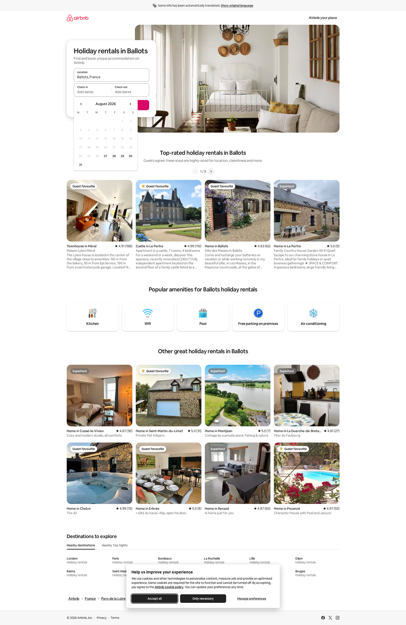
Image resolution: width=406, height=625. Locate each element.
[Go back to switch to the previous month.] (81, 104)
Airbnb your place (323, 18)
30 (130, 156)
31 (80, 165)
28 (114, 156)
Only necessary (203, 598)
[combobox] (111, 77)
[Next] (211, 171)
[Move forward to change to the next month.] (130, 104)
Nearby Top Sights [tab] (115, 545)
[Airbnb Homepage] (77, 18)
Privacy (102, 618)
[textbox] (92, 91)
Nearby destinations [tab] (81, 545)
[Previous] (195, 171)
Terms (115, 618)
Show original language (237, 5)
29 (122, 156)
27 (105, 156)
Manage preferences (251, 598)
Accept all (154, 598)
